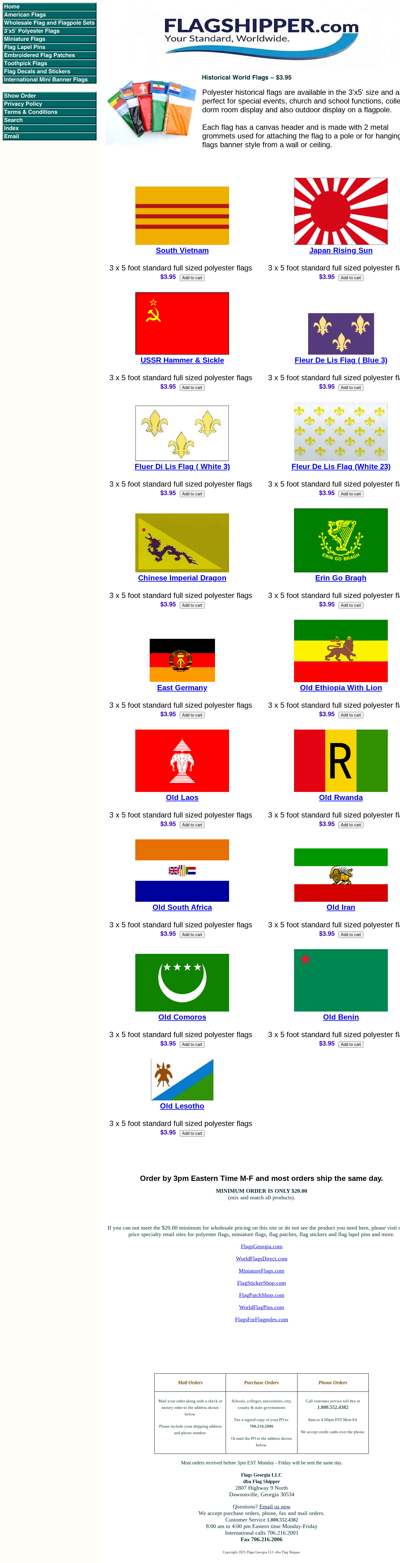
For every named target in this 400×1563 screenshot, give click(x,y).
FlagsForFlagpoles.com (261, 1319)
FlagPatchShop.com (261, 1295)
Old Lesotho (182, 1106)
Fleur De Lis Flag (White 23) (341, 466)
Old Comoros (182, 1017)
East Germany (182, 687)
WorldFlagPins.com (261, 1307)
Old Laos (182, 797)
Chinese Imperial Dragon (182, 578)
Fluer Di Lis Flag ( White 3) (182, 466)
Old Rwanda (341, 797)
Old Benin (341, 1017)
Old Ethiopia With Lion (341, 687)
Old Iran (341, 907)
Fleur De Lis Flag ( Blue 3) (341, 360)
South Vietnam (182, 250)
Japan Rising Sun (341, 250)
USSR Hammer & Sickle (182, 360)
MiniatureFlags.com (261, 1271)
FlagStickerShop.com (261, 1283)
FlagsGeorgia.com (261, 1246)
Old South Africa (182, 907)
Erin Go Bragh (341, 578)
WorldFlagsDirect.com (262, 1258)
